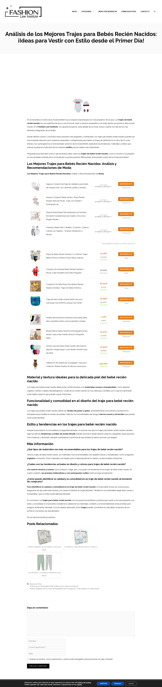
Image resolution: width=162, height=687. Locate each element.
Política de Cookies (84, 683)
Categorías (86, 11)
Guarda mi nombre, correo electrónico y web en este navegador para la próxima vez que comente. (71, 659)
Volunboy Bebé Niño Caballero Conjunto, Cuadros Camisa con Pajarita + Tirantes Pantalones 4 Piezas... (67, 231)
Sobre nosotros (128, 11)
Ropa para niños (36, 584)
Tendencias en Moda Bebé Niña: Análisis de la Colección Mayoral (54, 586)
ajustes (79, 685)
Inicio (74, 11)
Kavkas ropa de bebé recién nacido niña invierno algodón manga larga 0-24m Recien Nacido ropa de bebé (66, 349)
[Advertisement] (81, 70)
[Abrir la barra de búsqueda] (155, 11)
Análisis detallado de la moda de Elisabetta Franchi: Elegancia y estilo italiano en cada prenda (64, 589)
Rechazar (117, 683)
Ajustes (131, 683)
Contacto (145, 11)
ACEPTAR (103, 683)
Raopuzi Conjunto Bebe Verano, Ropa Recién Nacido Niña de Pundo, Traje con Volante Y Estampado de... (65, 201)
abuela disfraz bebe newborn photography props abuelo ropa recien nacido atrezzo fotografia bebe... (67, 334)
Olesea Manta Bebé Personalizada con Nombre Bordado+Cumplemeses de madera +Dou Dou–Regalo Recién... (66, 216)
